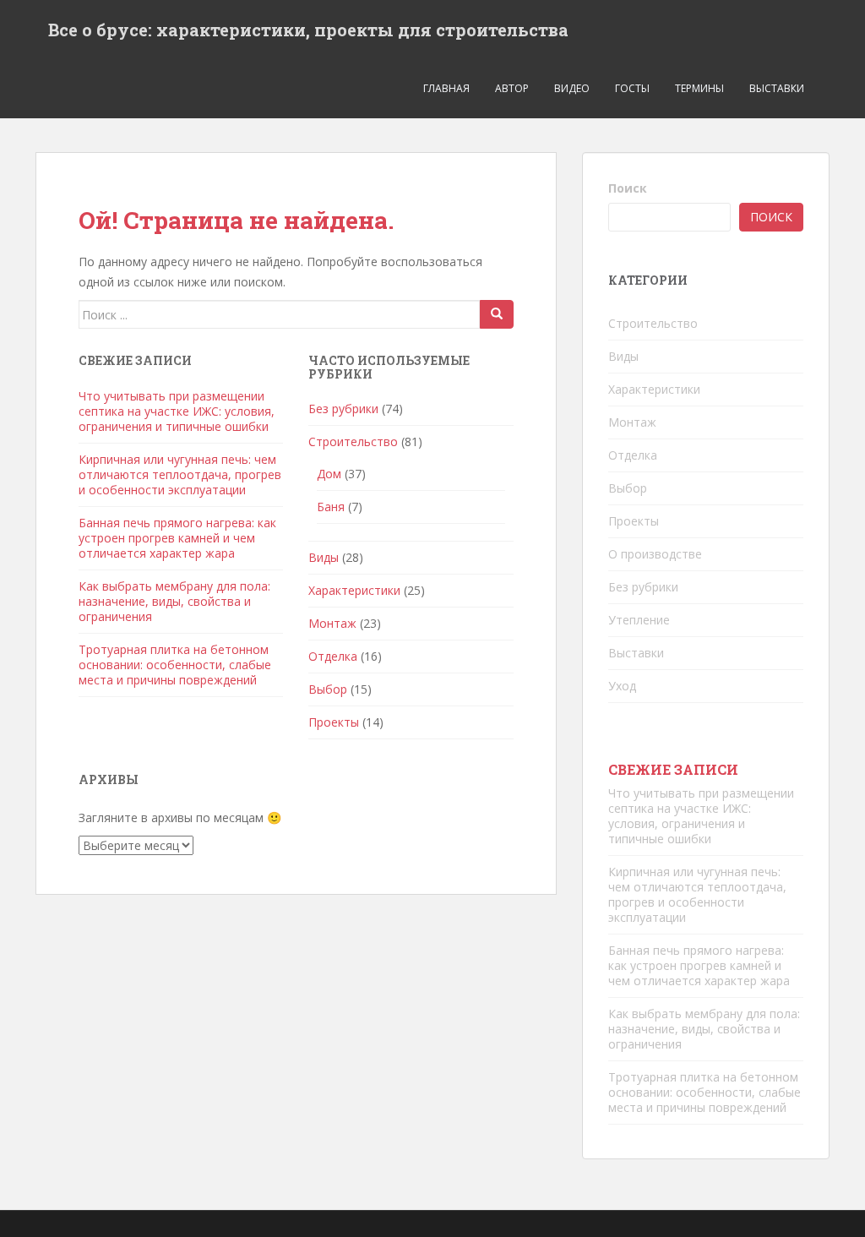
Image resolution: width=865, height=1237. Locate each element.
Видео (572, 88)
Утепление (639, 620)
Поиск (627, 188)
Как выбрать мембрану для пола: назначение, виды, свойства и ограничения (174, 601)
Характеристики (354, 590)
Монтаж (332, 623)
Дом (329, 474)
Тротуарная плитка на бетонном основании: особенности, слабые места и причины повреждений (175, 664)
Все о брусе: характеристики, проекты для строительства (308, 30)
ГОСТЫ (632, 88)
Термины (699, 88)
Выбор (327, 689)
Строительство (353, 441)
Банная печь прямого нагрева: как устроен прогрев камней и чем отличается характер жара (177, 538)
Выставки (776, 88)
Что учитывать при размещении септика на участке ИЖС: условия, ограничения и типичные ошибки (177, 411)
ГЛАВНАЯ (446, 88)
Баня (331, 507)
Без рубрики (343, 409)
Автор (512, 88)
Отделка (332, 656)
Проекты (333, 722)
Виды (323, 557)
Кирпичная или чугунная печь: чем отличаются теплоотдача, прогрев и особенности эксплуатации (180, 474)
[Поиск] (497, 314)
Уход (622, 686)
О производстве (655, 554)
